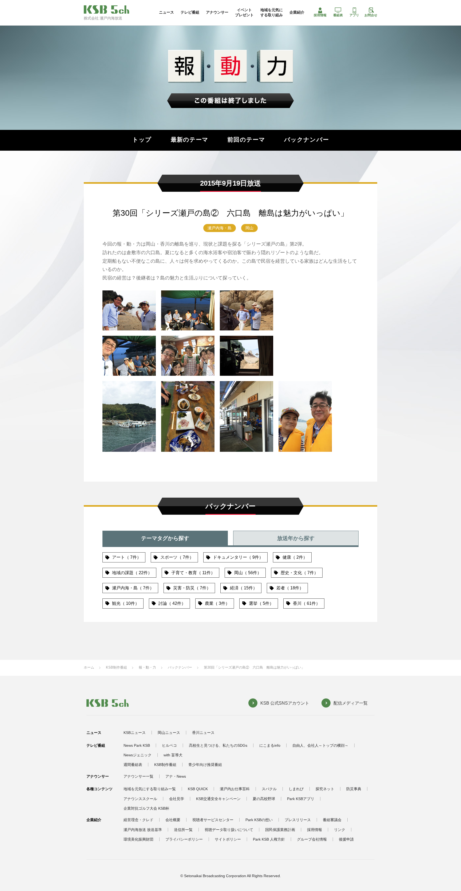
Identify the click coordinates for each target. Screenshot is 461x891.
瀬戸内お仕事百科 (235, 789)
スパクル (269, 789)
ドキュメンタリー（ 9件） (238, 557)
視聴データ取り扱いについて (229, 830)
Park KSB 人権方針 (269, 839)
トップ (142, 139)
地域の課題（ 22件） (132, 572)
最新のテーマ (190, 139)
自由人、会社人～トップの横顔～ (320, 745)
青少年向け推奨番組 (205, 764)
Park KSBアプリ (300, 799)
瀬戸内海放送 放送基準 (143, 830)
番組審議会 (332, 820)
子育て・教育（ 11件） (193, 572)
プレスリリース (298, 820)
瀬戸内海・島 (220, 228)
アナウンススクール (140, 799)
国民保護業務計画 (280, 830)
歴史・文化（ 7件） (299, 572)
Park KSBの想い (259, 820)
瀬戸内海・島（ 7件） (133, 588)
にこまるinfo (269, 745)
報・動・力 (147, 667)
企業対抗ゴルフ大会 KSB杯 (146, 808)
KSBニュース (135, 732)
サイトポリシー (228, 839)
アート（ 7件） (126, 557)
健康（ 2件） (295, 557)
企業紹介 (296, 12)
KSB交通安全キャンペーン (218, 799)
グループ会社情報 (312, 839)
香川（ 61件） (306, 603)
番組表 (338, 15)
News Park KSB (137, 745)
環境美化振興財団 (138, 839)
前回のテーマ (246, 139)
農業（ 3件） (217, 603)
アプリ (354, 15)
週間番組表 (133, 764)
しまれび (296, 789)
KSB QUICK (198, 789)
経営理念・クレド (138, 820)
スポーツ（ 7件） (177, 557)
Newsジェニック (138, 755)
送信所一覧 (183, 830)
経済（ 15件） (243, 588)
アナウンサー (217, 12)
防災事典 (353, 789)
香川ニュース (203, 732)
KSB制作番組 (116, 667)
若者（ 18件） (290, 588)
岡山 (249, 228)
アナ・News (175, 776)
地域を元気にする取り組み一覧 (150, 789)
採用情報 (320, 15)
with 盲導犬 (173, 755)
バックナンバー (306, 139)
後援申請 (346, 839)
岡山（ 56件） (247, 572)
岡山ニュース (169, 732)
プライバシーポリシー (184, 839)
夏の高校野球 (264, 799)
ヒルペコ (169, 745)
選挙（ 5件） (261, 603)
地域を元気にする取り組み (271, 12)
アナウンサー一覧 (138, 776)
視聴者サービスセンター (212, 820)
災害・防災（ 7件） (192, 588)
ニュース (166, 12)
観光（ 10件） (125, 603)
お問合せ (370, 15)
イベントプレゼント (244, 12)
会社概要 (172, 820)
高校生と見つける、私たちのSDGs (218, 745)
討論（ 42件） (172, 603)
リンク (339, 830)
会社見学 (176, 799)
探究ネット (325, 789)
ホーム (89, 667)
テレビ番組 (190, 12)
